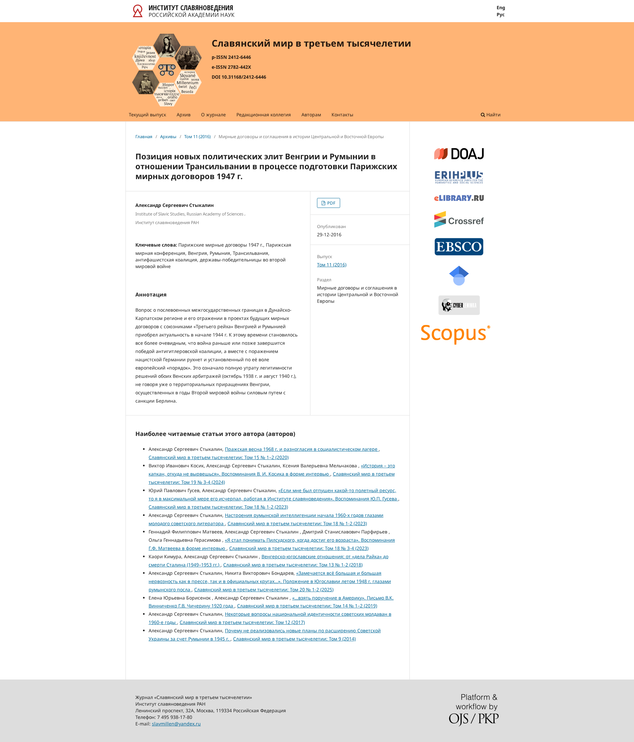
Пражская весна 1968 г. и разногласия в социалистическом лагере (302, 449)
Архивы (168, 136)
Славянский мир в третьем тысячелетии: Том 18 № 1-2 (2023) (218, 507)
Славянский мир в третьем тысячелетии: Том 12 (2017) (242, 622)
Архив (184, 114)
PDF (330, 203)
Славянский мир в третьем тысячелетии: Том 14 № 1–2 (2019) (307, 606)
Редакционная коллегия (263, 114)
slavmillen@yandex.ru (176, 724)
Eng (501, 7)
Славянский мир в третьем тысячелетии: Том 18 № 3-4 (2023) (299, 548)
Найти (493, 114)
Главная (143, 136)
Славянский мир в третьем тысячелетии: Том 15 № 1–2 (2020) (219, 457)
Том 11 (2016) (197, 136)
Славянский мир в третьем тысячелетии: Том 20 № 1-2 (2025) (264, 589)
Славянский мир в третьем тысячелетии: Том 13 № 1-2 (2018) (293, 565)
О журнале (213, 114)
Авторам (311, 114)
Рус (501, 14)
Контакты (342, 114)
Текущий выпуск (147, 114)
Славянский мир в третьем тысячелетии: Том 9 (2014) (294, 639)
